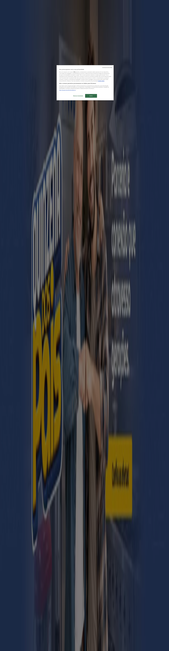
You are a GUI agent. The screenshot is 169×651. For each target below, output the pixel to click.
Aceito (91, 95)
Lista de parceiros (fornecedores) (67, 90)
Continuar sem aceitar (107, 67)
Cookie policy (101, 81)
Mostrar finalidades (78, 95)
